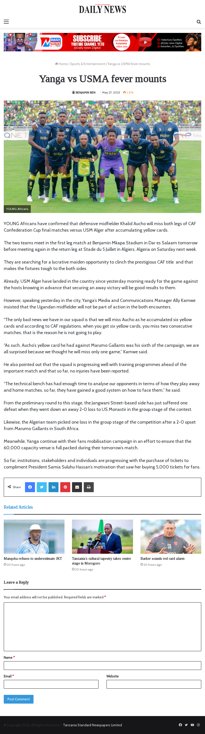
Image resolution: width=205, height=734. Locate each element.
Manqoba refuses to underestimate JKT (33, 558)
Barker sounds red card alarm (162, 558)
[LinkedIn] (53, 487)
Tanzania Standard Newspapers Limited (92, 725)
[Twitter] (42, 487)
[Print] (89, 487)
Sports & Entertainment (87, 64)
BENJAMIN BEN (86, 92)
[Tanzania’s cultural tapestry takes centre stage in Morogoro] (102, 537)
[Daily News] (102, 8)
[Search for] (198, 21)
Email (9, 676)
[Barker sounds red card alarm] (170, 537)
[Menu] (6, 21)
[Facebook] (30, 487)
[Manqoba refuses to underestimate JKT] (34, 537)
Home (63, 64)
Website (112, 676)
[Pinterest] (65, 487)
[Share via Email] (77, 487)
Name (9, 657)
